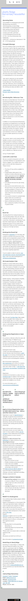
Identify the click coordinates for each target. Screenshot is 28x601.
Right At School (18, 415)
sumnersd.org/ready (18, 539)
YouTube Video (14, 317)
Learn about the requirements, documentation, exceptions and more (14, 368)
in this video (8, 512)
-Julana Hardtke (6, 90)
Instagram (15, 576)
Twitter (10, 576)
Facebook (5, 576)
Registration (6, 440)
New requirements (7, 363)
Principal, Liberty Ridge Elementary (11, 92)
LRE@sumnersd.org (11, 578)
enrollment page (7, 376)
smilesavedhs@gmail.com (16, 565)
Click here (5, 515)
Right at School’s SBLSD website (13, 469)
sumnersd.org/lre (12, 579)
